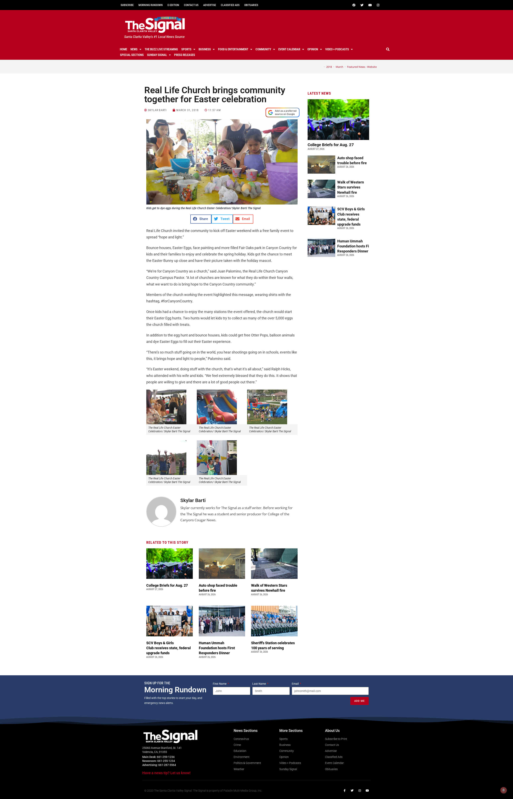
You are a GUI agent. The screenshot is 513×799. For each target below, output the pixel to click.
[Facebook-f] (344, 790)
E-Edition (173, 5)
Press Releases (184, 55)
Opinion (312, 49)
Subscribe (127, 5)
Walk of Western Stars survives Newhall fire (350, 187)
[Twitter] (362, 5)
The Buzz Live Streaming (161, 49)
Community (263, 49)
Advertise (209, 5)
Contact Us (191, 5)
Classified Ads (230, 5)
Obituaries (251, 5)
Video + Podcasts (337, 49)
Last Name (259, 683)
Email (295, 683)
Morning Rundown (150, 5)
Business (205, 49)
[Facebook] (354, 5)
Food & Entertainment (233, 49)
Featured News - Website (362, 67)
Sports (186, 49)
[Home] (321, 67)
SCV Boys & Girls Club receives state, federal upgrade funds (168, 648)
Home (123, 49)
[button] (388, 49)
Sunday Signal (157, 55)
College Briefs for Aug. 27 (167, 585)
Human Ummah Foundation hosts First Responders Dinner (217, 648)
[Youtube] (370, 5)
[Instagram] (378, 5)
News (133, 49)
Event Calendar (289, 49)
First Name (220, 683)
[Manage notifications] (503, 790)
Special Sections (132, 55)
